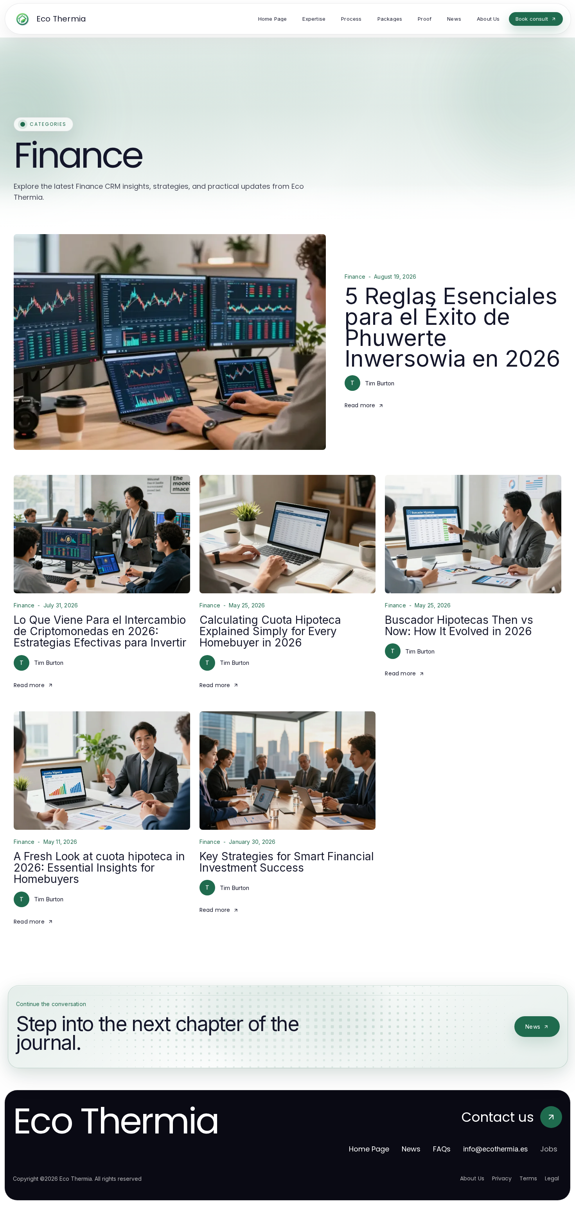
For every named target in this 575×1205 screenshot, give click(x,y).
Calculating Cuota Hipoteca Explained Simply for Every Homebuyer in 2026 (270, 631)
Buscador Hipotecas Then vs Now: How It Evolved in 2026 (459, 625)
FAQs (442, 1149)
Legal (552, 1178)
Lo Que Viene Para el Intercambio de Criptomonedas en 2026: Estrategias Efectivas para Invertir (100, 631)
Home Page (369, 1149)
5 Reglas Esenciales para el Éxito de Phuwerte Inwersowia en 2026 (452, 327)
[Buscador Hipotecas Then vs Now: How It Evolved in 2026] (473, 534)
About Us (472, 1178)
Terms (528, 1178)
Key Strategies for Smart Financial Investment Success (286, 862)
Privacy (502, 1178)
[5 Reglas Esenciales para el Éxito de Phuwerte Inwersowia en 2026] (170, 342)
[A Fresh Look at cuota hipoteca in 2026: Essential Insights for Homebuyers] (102, 770)
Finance (355, 276)
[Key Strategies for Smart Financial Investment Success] (287, 770)
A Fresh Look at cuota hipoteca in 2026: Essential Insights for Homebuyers (99, 868)
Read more (360, 405)
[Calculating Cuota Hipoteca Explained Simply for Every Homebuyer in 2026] (287, 534)
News (532, 1026)
